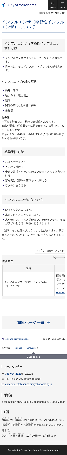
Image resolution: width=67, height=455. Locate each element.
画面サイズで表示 (55, 250)
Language (31, 348)
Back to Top (33, 356)
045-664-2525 (13, 373)
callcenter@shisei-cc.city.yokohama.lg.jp (28, 384)
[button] (52, 5)
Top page (17, 348)
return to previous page (17, 339)
